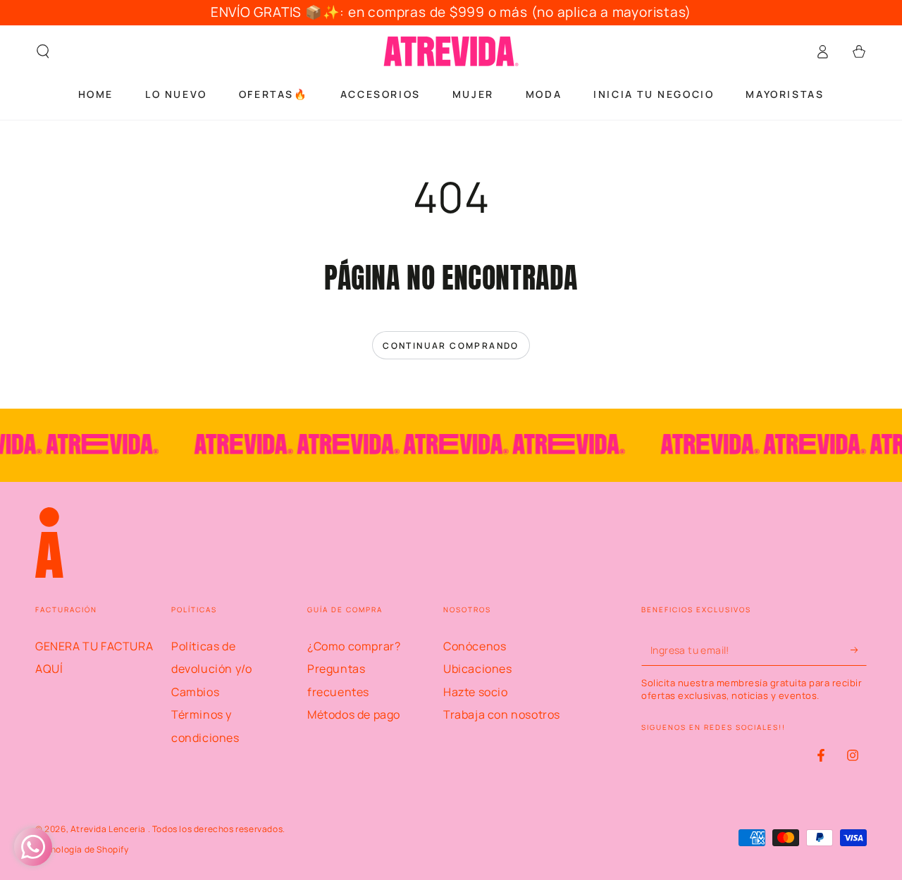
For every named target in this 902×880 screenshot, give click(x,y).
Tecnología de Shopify (82, 849)
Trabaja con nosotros (501, 714)
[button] (43, 51)
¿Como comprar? (353, 646)
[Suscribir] (859, 649)
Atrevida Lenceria (109, 829)
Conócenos (474, 646)
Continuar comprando (451, 346)
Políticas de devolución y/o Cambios (211, 669)
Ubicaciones (477, 668)
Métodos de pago (353, 714)
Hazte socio (475, 692)
